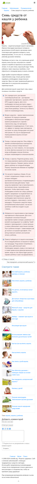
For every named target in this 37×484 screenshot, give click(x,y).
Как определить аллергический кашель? (20, 262)
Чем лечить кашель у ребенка (22, 281)
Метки (19, 456)
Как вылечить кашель (19, 352)
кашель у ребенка (17, 415)
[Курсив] (5, 429)
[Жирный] (3, 429)
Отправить (6, 448)
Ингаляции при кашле (19, 325)
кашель (7, 415)
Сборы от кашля (8, 259)
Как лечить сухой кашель (20, 361)
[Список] (10, 429)
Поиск (25, 456)
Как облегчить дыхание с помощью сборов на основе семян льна (21, 373)
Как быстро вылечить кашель (21, 343)
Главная (12, 456)
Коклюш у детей (17, 388)
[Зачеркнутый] (7, 429)
